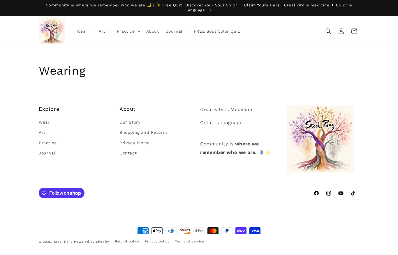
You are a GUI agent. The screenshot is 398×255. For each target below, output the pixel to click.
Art (42, 132)
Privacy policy (157, 241)
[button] (84, 31)
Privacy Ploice (134, 142)
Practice (48, 142)
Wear (44, 122)
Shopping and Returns (143, 132)
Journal (47, 153)
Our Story (129, 122)
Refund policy (127, 241)
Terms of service (189, 241)
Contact (128, 153)
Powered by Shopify (91, 242)
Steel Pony (63, 242)
